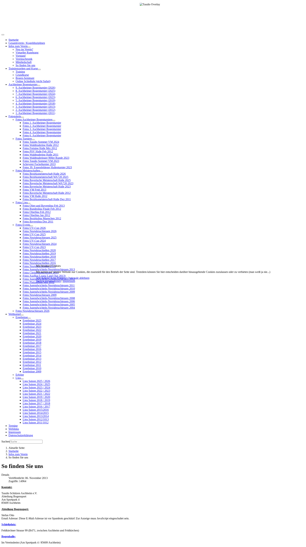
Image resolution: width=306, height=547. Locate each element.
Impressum (69, 281)
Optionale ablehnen (78, 277)
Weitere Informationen (48, 281)
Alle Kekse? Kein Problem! (51, 277)
